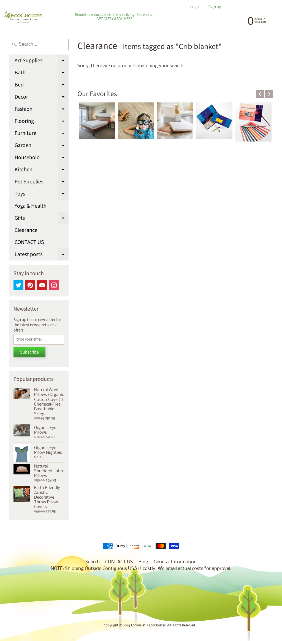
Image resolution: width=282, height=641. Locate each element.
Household (42, 159)
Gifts (42, 219)
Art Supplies (42, 62)
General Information (175, 562)
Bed (42, 86)
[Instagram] (54, 285)
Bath (42, 74)
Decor (42, 98)
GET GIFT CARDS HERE (114, 19)
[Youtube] (42, 285)
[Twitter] (18, 285)
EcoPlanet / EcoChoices (148, 625)
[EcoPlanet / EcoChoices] (23, 17)
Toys (42, 195)
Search (92, 562)
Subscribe (29, 352)
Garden (42, 146)
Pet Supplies (42, 183)
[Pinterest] (30, 285)
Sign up (214, 7)
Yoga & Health (31, 206)
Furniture (42, 134)
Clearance (26, 230)
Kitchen (42, 171)
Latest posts (42, 255)
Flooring (42, 122)
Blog (143, 562)
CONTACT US (29, 242)
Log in (195, 7)
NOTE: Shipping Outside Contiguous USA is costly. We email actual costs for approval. (141, 568)
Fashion (42, 110)
